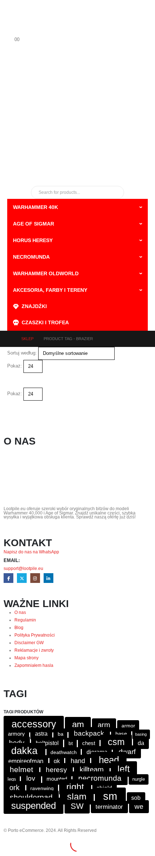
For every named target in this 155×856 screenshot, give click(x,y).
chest (88, 743)
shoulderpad (31, 797)
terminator (109, 806)
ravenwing (42, 788)
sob (136, 798)
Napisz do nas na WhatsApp (31, 551)
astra (41, 733)
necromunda (99, 778)
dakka (24, 750)
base (121, 734)
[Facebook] (8, 578)
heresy (56, 769)
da (141, 743)
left (124, 769)
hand (78, 760)
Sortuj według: (22, 353)
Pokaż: (14, 366)
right (75, 787)
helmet (21, 769)
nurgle (138, 779)
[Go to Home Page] (9, 339)
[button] (10, 376)
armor (128, 725)
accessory (34, 724)
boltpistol (47, 743)
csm (116, 742)
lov (30, 778)
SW (77, 806)
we (138, 806)
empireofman (25, 761)
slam (77, 797)
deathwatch (63, 752)
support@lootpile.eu (23, 568)
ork (14, 788)
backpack (89, 733)
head (109, 759)
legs (12, 779)
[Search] (113, 192)
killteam (92, 769)
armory (16, 734)
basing (141, 734)
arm (104, 725)
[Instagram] (35, 578)
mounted (56, 779)
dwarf (127, 751)
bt (70, 743)
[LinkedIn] (48, 578)
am (78, 724)
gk (57, 761)
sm (110, 796)
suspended (33, 805)
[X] (22, 578)
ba (60, 734)
